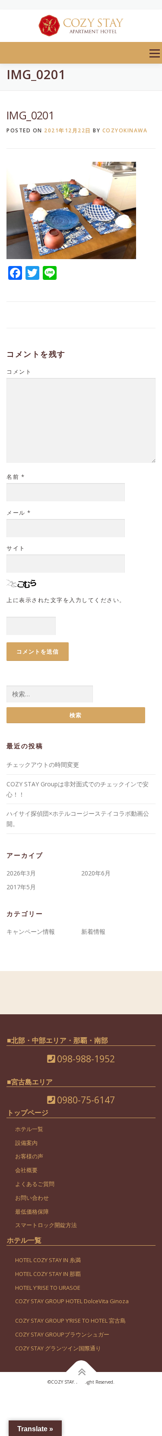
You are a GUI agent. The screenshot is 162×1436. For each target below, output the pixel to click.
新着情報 (93, 931)
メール (18, 512)
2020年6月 (96, 873)
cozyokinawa (125, 130)
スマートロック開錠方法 (46, 1225)
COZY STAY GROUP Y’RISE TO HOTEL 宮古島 (70, 1320)
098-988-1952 (85, 1059)
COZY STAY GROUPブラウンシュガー (62, 1334)
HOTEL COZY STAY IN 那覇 (48, 1274)
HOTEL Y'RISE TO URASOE (47, 1288)
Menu (154, 53)
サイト (15, 548)
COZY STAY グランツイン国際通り (58, 1348)
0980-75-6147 (85, 1100)
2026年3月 (21, 873)
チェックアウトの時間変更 (42, 764)
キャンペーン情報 (30, 931)
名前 (15, 477)
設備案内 (26, 1143)
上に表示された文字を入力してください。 (66, 600)
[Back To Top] (81, 1371)
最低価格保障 (32, 1211)
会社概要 (26, 1170)
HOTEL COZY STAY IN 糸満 (48, 1260)
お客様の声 (29, 1156)
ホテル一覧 (29, 1129)
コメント (19, 371)
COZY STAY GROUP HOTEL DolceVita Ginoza (72, 1301)
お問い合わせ (32, 1198)
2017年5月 (21, 887)
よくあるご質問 (34, 1184)
